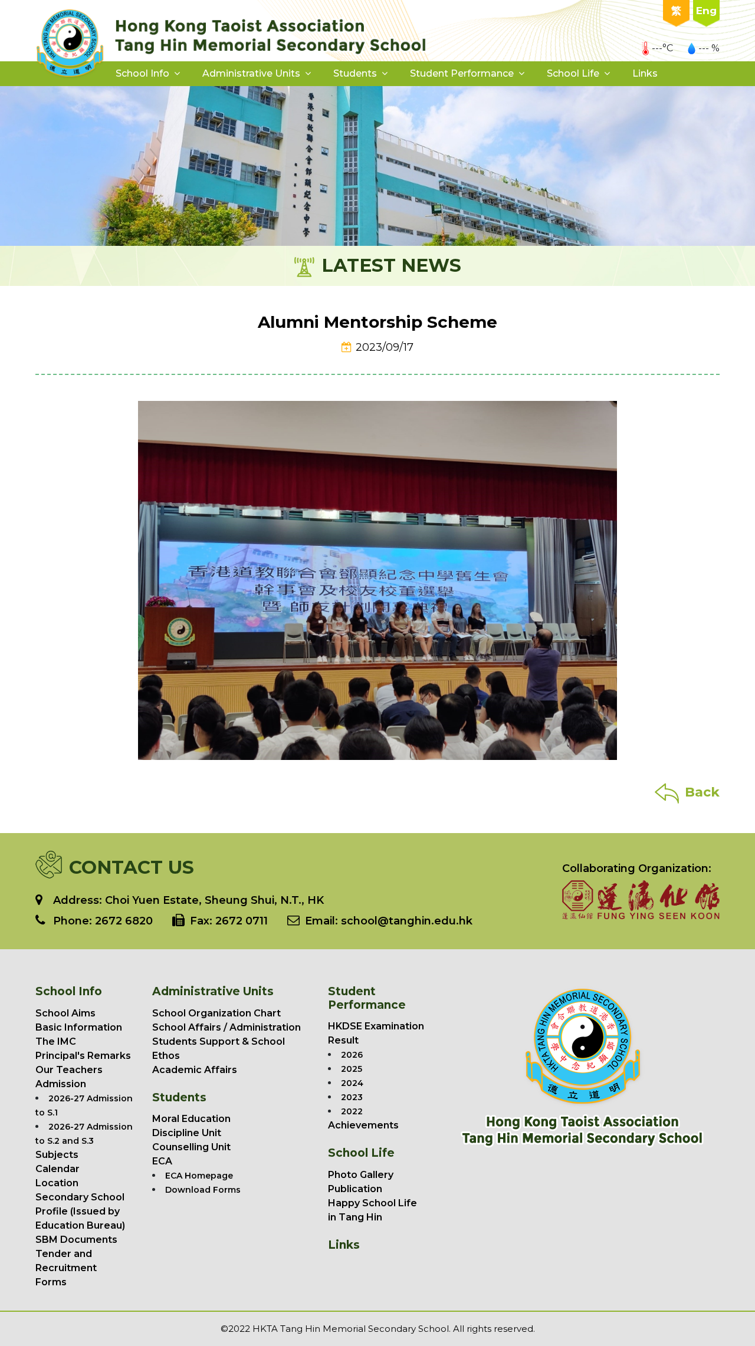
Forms (51, 1282)
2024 (352, 1083)
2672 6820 (124, 920)
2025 (351, 1069)
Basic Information (78, 1027)
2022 (352, 1111)
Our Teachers (69, 1069)
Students (355, 73)
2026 (352, 1054)
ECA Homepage (199, 1175)
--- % (709, 48)
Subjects (56, 1154)
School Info (142, 73)
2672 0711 (241, 920)
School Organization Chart (216, 1013)
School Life (573, 73)
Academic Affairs (194, 1069)
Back (702, 792)
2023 (352, 1097)
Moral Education (191, 1118)
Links (645, 73)
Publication (355, 1188)
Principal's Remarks (83, 1055)
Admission (60, 1084)
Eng (706, 11)
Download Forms (203, 1189)
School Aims (65, 1013)
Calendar (57, 1168)
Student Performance (462, 73)
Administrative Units (251, 73)
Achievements (363, 1125)
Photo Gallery (360, 1174)
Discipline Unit (186, 1132)
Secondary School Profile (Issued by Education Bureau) (80, 1211)
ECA (162, 1161)
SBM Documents (76, 1239)
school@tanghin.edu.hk (405, 920)
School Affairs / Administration (226, 1027)
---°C (662, 48)
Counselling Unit (191, 1147)
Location (56, 1183)
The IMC (55, 1041)
